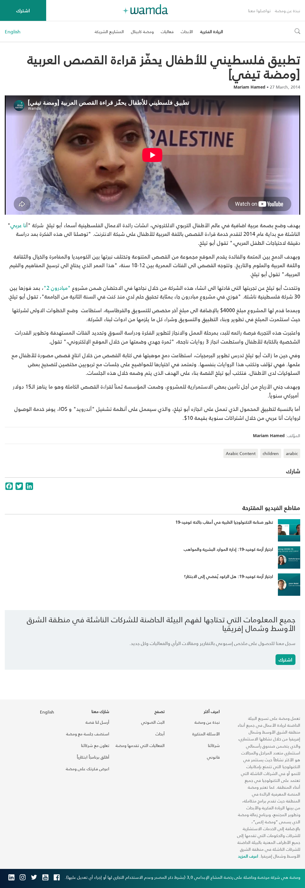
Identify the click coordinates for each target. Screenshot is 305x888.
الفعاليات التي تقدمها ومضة (140, 745)
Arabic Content (241, 453)
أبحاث (160, 734)
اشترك (23, 10)
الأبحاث (187, 31)
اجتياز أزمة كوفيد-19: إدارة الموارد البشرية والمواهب (228, 549)
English (13, 31)
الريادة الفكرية (211, 31)
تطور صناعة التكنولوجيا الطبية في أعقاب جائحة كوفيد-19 (224, 522)
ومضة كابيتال (142, 31)
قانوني (213, 757)
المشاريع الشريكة (109, 31)
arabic (292, 453)
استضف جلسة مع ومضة (87, 734)
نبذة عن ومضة (287, 11)
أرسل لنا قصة (97, 722)
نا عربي (18, 225)
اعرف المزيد (248, 856)
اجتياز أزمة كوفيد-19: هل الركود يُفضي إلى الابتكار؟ (228, 576)
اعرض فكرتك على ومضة (87, 769)
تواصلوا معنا (259, 11)
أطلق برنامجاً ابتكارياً (93, 757)
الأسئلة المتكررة (206, 734)
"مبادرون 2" (57, 287)
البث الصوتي (153, 722)
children (271, 453)
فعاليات (167, 31)
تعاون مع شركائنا (95, 745)
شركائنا (214, 745)
